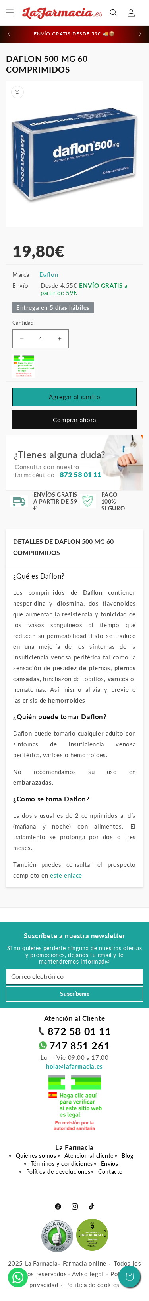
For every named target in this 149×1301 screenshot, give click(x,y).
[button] (10, 13)
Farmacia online (84, 1263)
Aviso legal (87, 1273)
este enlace (66, 875)
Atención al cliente (89, 1155)
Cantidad (22, 322)
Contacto (110, 1171)
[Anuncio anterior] (8, 34)
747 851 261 (79, 1045)
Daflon (48, 274)
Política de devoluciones (58, 1171)
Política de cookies (92, 1284)
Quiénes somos (36, 1155)
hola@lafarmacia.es (74, 1066)
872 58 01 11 (79, 1031)
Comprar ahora (74, 419)
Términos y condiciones (62, 1163)
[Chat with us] (18, 1277)
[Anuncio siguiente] (140, 34)
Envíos (109, 1163)
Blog (127, 1155)
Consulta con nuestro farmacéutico (58, 471)
